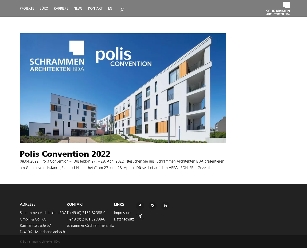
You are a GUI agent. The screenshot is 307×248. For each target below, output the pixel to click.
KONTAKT (95, 8)
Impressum (122, 212)
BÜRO (44, 8)
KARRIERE (61, 8)
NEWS (78, 8)
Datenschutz (124, 219)
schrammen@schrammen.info (90, 225)
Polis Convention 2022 (65, 154)
